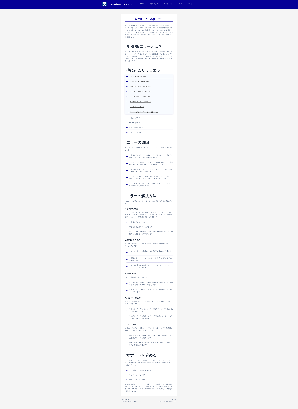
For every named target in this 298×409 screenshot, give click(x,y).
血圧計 (190, 4)
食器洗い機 (168, 4)
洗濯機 (142, 4)
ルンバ (179, 4)
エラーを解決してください (120, 4)
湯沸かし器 (154, 4)
